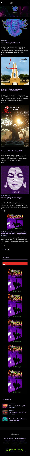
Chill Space (4, 40)
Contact (14, 443)
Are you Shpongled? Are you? (10, 43)
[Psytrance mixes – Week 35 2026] (5, 412)
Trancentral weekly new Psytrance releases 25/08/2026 (17, 419)
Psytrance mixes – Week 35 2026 (17, 412)
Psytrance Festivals (20, 438)
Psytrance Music (5, 148)
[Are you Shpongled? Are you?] (15, 29)
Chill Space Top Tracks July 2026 (17, 406)
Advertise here (23, 443)
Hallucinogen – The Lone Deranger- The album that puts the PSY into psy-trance (13, 233)
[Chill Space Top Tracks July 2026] (5, 406)
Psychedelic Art (21, 440)
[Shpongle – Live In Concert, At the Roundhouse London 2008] (15, 71)
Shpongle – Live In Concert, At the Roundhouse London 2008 (11, 90)
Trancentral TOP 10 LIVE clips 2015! (11, 151)
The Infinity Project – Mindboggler (11, 198)
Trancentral (4, 153)
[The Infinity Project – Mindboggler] (15, 180)
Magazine (11, 410)
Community (15, 445)
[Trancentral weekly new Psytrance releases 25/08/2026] (5, 419)
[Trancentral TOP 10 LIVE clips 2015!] (15, 126)
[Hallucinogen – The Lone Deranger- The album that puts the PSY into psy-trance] (15, 222)
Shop (13, 440)
